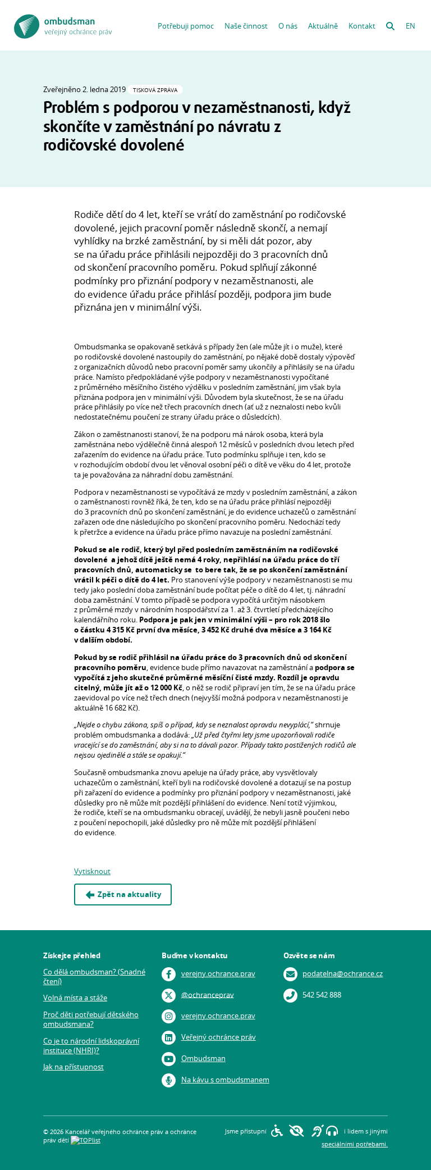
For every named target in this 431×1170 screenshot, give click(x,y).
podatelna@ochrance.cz (342, 973)
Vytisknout (92, 871)
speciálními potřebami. (355, 1144)
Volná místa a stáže (75, 998)
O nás (287, 26)
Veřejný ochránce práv (218, 1037)
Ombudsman (203, 1058)
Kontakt (362, 26)
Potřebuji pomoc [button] (186, 26)
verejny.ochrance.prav (218, 973)
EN (410, 26)
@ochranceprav (207, 994)
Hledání (390, 23)
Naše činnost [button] (246, 26)
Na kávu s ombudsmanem (225, 1080)
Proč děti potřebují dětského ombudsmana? (91, 1019)
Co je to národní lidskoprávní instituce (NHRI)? (91, 1045)
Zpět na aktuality (129, 894)
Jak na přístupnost (73, 1067)
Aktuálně (323, 26)
